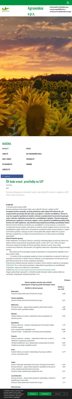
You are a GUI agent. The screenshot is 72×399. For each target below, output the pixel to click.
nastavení (17, 397)
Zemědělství (6, 169)
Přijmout (33, 394)
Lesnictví (5, 154)
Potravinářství (7, 164)
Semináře (29, 164)
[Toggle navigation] (67, 2)
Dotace (28, 148)
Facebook (7, 176)
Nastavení (58, 394)
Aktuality (5, 148)
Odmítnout (45, 394)
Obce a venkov (6, 159)
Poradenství (30, 159)
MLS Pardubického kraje (34, 154)
